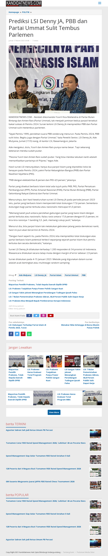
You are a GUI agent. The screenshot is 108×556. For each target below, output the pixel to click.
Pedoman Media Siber (86, 552)
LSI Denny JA (40, 275)
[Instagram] (44, 315)
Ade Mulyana (25, 275)
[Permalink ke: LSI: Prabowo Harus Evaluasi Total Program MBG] (35, 361)
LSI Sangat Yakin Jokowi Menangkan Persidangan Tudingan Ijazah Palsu (43, 292)
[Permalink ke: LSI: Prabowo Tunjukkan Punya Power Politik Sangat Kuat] (54, 361)
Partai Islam (55, 275)
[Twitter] (37, 315)
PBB (83, 275)
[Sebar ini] (11, 334)
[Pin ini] (23, 334)
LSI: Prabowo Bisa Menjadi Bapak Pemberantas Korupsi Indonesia (39, 301)
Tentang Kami (68, 552)
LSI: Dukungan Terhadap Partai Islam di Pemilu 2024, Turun (27, 325)
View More (54, 412)
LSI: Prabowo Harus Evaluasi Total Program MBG (66, 397)
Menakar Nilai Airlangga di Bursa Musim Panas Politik (80, 325)
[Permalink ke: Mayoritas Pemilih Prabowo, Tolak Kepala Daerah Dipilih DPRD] (17, 361)
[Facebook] (29, 315)
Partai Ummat (71, 275)
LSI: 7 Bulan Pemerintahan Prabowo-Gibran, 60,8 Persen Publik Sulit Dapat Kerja (46, 296)
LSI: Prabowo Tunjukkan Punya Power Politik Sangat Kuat (36, 288)
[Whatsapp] (29, 334)
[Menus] (99, 3)
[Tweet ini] (17, 334)
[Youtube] (51, 315)
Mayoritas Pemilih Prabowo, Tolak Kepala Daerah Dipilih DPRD (38, 284)
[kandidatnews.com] (24, 3)
